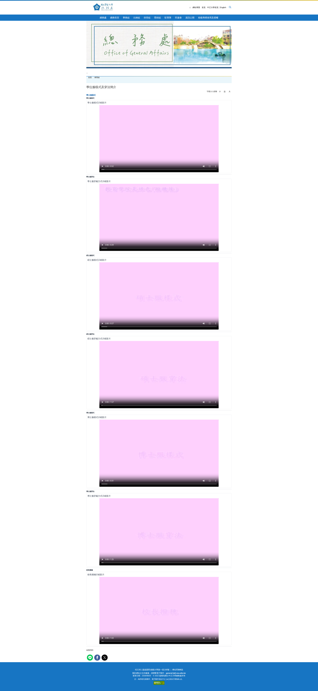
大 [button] (229, 91)
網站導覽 (196, 7)
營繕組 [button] (157, 17)
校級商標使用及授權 (208, 17)
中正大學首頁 (212, 7)
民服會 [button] (178, 17)
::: (190, 7)
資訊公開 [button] (189, 17)
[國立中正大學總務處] (104, 7)
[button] (230, 7)
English (223, 7)
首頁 (203, 7)
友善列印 (89, 650)
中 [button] (225, 91)
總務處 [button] (103, 17)
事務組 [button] (126, 17)
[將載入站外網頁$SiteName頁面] (90, 657)
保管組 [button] (147, 17)
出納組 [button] (136, 17)
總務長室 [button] (114, 17)
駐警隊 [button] (168, 17)
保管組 (97, 77)
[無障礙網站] (159, 683)
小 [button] (220, 91)
